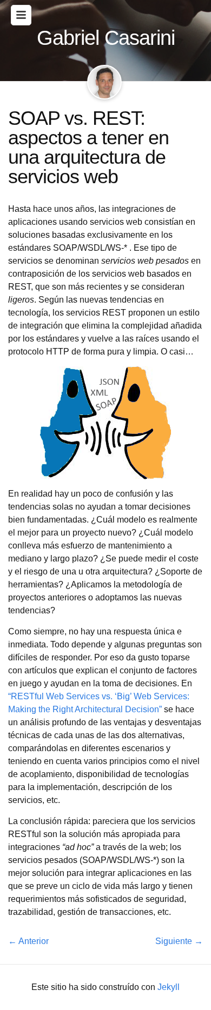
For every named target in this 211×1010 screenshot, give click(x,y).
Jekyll (168, 987)
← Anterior (28, 941)
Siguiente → (179, 941)
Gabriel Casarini (106, 37)
